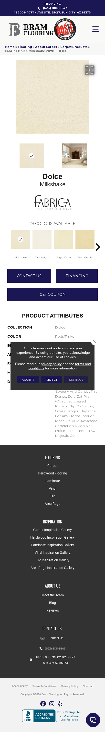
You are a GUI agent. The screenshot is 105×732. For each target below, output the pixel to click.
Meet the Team (53, 595)
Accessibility (20, 686)
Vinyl (52, 488)
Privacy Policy (69, 686)
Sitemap (88, 686)
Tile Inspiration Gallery (52, 560)
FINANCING (52, 3)
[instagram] (51, 704)
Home (10, 47)
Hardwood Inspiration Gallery (52, 537)
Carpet (52, 466)
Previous (7, 153)
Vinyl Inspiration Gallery (52, 553)
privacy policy (51, 364)
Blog (52, 603)
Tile (52, 496)
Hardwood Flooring (52, 473)
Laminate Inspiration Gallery (52, 545)
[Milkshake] (20, 239)
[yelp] (60, 704)
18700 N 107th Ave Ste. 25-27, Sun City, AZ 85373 (52, 12)
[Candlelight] (42, 239)
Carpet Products (73, 47)
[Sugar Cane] (63, 239)
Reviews (52, 610)
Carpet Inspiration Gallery (52, 530)
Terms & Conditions (44, 686)
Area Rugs (52, 504)
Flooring (25, 47)
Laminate (52, 481)
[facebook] (43, 704)
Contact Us (29, 275)
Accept (28, 379)
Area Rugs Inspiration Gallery (52, 568)
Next (97, 153)
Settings (76, 379)
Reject (51, 379)
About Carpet (46, 47)
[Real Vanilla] (85, 239)
